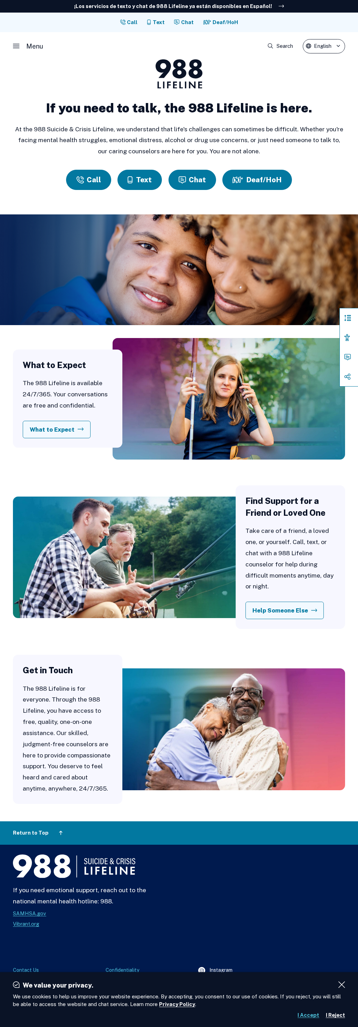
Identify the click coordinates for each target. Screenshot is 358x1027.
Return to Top (31, 833)
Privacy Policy (177, 1004)
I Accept (308, 1015)
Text (159, 22)
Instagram (215, 970)
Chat (187, 22)
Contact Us (26, 970)
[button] (28, 46)
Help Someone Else (280, 610)
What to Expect (52, 429)
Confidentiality (122, 970)
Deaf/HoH (225, 22)
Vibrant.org (26, 924)
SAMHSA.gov (29, 913)
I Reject (335, 1015)
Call (132, 22)
